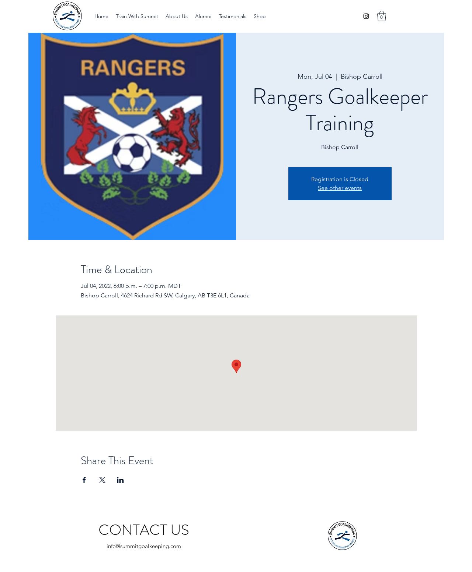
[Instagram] (366, 16)
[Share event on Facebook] (84, 480)
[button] (137, 16)
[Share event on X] (102, 480)
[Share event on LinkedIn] (120, 480)
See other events (340, 187)
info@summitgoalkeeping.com (144, 546)
